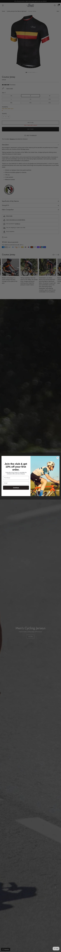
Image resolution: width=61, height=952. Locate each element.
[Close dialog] (57, 458)
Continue (16, 487)
